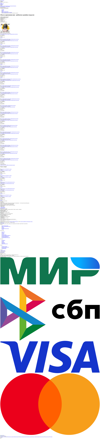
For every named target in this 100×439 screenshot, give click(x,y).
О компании (3, 240)
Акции (3, 229)
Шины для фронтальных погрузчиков (7, 12)
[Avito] (1, 435)
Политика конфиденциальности (6, 235)
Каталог (3, 10)
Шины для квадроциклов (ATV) (6, 226)
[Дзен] (3, 435)
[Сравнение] (0, 65)
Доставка (3, 233)
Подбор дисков (4, 248)
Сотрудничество (4, 234)
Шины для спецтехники (5, 11)
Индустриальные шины (5, 225)
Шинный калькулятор (5, 243)
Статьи (3, 241)
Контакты (3, 242)
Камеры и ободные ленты (5, 228)
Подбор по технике (4, 246)
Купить (1, 37)
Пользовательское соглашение (6, 237)
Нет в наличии (2, 97)
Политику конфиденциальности (13, 221)
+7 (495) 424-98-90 (2, 207)
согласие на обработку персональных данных (26, 221)
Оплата (3, 232)
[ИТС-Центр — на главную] (2, 0)
